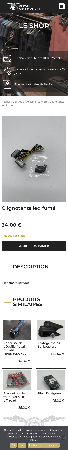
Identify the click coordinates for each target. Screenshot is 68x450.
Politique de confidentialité (43, 445)
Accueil (6, 101)
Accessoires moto (37, 101)
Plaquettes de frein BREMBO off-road (14, 397)
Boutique (18, 101)
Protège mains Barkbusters (48, 345)
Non (22, 445)
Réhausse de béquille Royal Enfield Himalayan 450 (14, 348)
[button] (62, 6)
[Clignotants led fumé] (34, 159)
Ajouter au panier (34, 246)
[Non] (64, 438)
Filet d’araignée (49, 393)
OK (13, 445)
